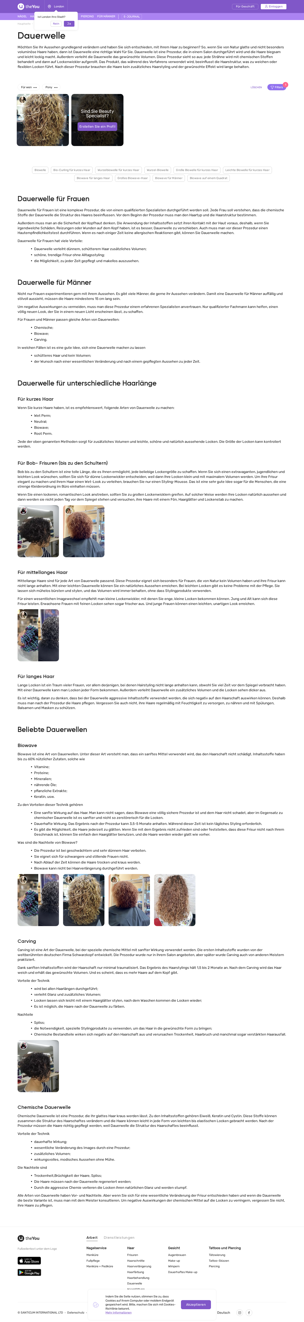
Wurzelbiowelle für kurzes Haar (118, 170)
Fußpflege (93, 1261)
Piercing (214, 1266)
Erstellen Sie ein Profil (97, 126)
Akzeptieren (196, 1305)
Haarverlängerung (139, 1266)
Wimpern (174, 1266)
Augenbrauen (177, 1255)
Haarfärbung (135, 1272)
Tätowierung (217, 1255)
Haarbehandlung (138, 1278)
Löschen (256, 87)
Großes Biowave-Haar (132, 178)
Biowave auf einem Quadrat (208, 178)
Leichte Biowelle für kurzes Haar (247, 170)
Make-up (174, 1261)
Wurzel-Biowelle (158, 170)
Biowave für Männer (168, 178)
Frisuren (132, 1255)
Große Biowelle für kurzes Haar (197, 170)
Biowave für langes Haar (93, 178)
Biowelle (40, 170)
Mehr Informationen (118, 1312)
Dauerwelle (134, 1283)
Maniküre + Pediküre (99, 1266)
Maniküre (92, 1255)
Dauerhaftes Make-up (182, 1272)
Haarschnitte (136, 1261)
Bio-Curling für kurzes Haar (71, 170)
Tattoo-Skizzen (219, 1261)
